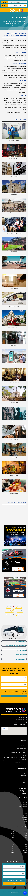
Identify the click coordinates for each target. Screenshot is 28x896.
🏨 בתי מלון (8, 610)
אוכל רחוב (25, 808)
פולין (13, 844)
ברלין (26, 837)
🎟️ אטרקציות (20, 614)
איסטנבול (25, 850)
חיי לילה (25, 815)
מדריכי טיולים (23, 775)
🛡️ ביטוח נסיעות (18, 610)
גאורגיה (12, 833)
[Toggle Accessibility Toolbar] (25, 893)
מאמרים (24, 782)
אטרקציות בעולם (21, 641)
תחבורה (25, 804)
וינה (26, 835)
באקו (26, 846)
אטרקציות (25, 813)
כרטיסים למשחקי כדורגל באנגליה (16, 646)
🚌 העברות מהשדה (9, 614)
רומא (26, 840)
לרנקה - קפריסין (21, 650)
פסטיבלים (25, 819)
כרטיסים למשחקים (23, 806)
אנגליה (12, 831)
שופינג (25, 821)
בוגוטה (25, 855)
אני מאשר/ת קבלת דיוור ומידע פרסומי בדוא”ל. (15, 880)
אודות (25, 778)
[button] (2, 9)
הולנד (13, 837)
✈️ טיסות (19, 606)
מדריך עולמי (24, 773)
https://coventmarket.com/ (13, 112)
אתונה (25, 852)
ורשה (25, 844)
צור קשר (24, 780)
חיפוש (4, 2)
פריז (26, 842)
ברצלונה (25, 833)
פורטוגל (12, 846)
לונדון (25, 831)
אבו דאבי (25, 848)
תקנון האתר (23, 791)
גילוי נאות (24, 793)
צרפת (13, 850)
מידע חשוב (24, 802)
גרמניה (12, 835)
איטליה (12, 855)
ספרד (13, 842)
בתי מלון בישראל (21, 655)
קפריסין (12, 852)
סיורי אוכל (25, 811)
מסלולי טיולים (24, 817)
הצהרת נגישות (22, 788)
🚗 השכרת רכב (10, 606)
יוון (13, 840)
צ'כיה (13, 848)
